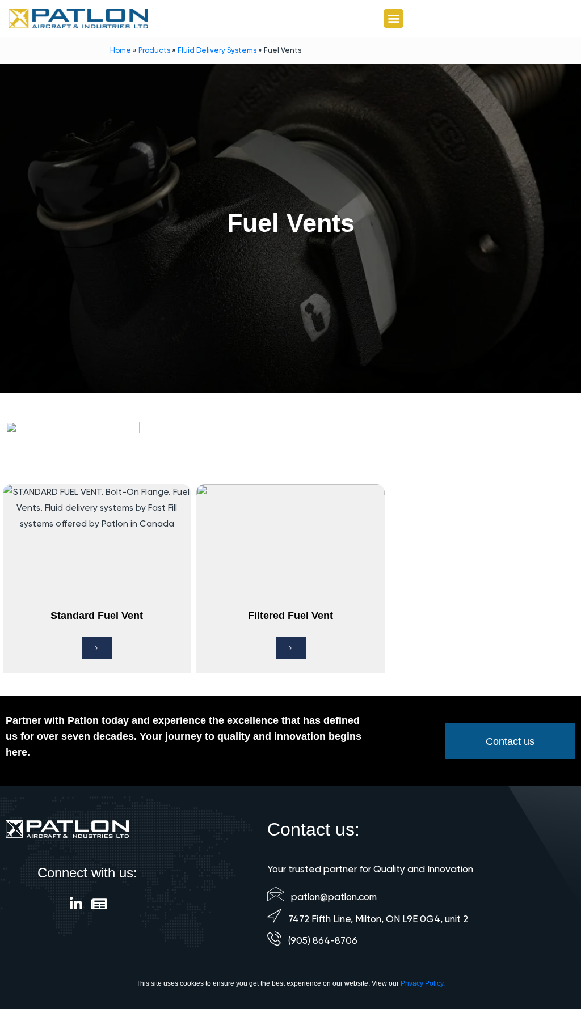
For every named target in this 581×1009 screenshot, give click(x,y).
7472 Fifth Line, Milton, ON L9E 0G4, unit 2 (378, 919)
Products (154, 50)
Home (120, 50)
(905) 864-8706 (322, 940)
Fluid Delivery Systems (217, 50)
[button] (393, 18)
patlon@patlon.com (334, 896)
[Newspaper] (98, 904)
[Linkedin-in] (76, 904)
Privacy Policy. (423, 983)
